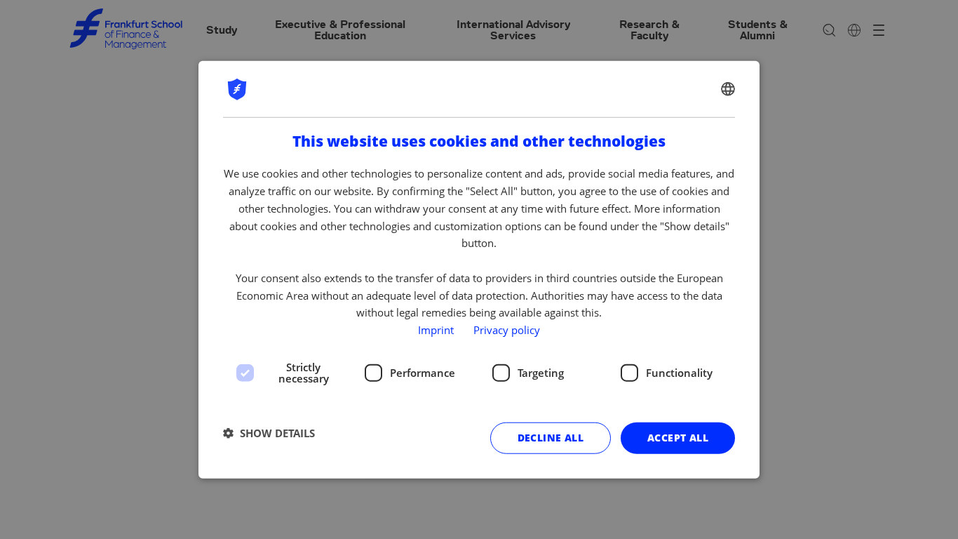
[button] (269, 433)
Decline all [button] (550, 437)
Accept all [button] (677, 437)
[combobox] (728, 89)
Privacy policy (506, 330)
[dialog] (479, 270)
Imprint (436, 330)
